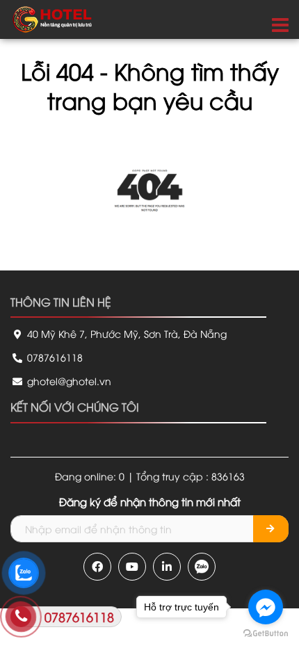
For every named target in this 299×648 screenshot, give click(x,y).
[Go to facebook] (265, 607)
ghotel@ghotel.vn (67, 380)
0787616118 (53, 357)
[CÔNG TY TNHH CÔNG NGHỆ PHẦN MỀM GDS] (52, 17)
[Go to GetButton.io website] (265, 633)
